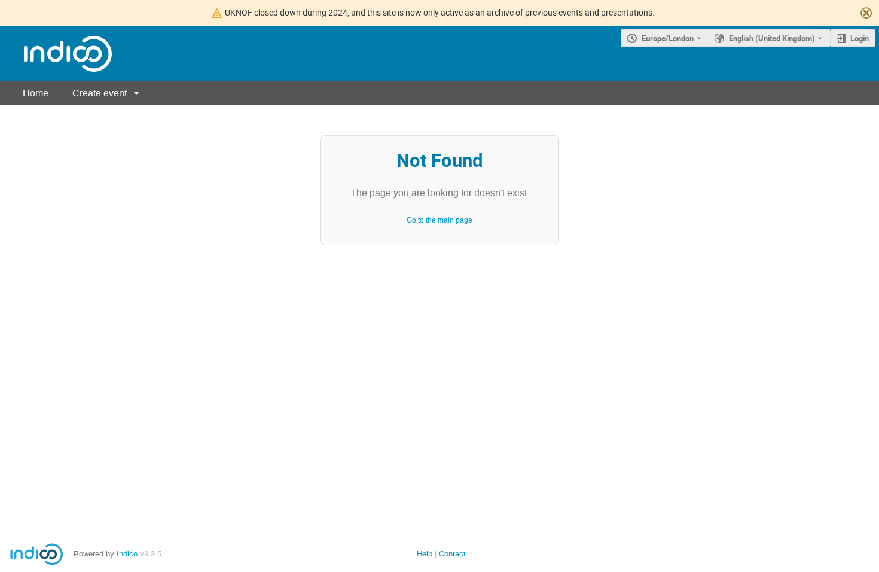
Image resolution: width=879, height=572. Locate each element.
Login (859, 38)
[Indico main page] (56, 53)
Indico (127, 554)
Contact (452, 554)
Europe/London (668, 38)
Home (35, 93)
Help (424, 554)
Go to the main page (439, 220)
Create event (99, 93)
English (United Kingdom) (772, 38)
